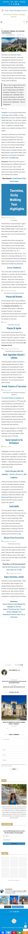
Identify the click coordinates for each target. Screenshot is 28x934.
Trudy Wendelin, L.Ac (10, 35)
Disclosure (22, 1)
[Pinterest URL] (5, 861)
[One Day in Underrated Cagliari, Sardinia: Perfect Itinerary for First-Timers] (14, 707)
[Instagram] (11, 4)
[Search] (24, 22)
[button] (2, 712)
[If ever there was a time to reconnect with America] (23, 900)
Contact (16, 1)
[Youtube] (18, 4)
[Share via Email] (22, 665)
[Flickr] (16, 4)
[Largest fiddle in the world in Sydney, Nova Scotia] (14, 900)
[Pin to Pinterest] (20, 665)
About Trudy (6, 1)
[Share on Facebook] (17, 665)
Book (11, 1)
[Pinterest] (13, 4)
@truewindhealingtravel (14, 880)
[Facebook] (9, 4)
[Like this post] (16, 665)
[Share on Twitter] (19, 665)
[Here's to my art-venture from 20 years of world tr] (4, 900)
